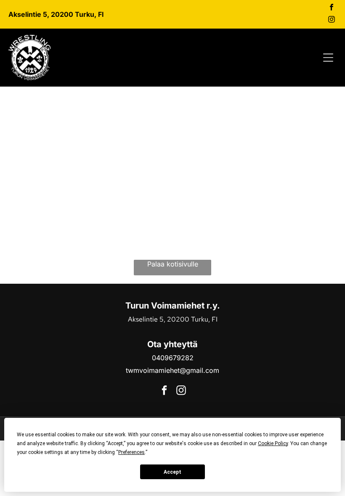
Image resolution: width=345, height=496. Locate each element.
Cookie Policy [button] (273, 443)
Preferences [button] (131, 452)
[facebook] (331, 8)
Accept (172, 472)
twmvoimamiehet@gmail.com (172, 370)
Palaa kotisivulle (172, 264)
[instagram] (331, 20)
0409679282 (173, 358)
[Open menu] (328, 57)
